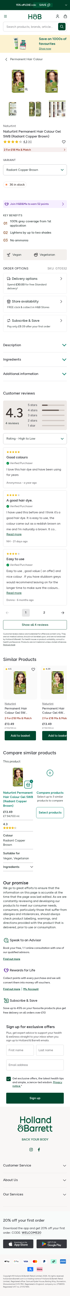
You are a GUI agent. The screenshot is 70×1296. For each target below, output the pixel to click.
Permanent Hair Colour (26, 59)
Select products (50, 812)
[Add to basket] (28, 784)
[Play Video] (51, 81)
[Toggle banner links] (66, 5)
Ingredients (12, 359)
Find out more (9, 644)
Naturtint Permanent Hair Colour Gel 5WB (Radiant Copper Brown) (18, 799)
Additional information (20, 374)
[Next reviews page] (62, 612)
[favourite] (33, 669)
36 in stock (17, 184)
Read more (14, 534)
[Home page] (35, 16)
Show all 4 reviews (35, 625)
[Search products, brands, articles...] (62, 26)
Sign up (35, 1098)
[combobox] (30, 26)
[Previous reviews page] (7, 612)
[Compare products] (50, 773)
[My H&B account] (57, 16)
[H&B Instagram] (31, 1149)
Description (12, 345)
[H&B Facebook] (39, 1149)
